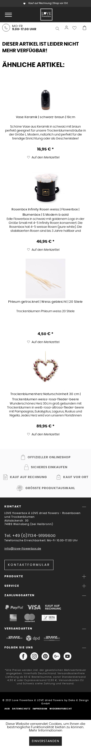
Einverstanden (45, 741)
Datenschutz (21, 709)
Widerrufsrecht (60, 709)
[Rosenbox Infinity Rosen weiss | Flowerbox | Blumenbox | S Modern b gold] (45, 186)
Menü (7, 14)
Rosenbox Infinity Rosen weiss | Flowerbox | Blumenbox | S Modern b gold (45, 212)
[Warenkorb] (84, 27)
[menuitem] (7, 14)
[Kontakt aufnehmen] (6, 28)
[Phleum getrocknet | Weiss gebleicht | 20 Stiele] (45, 278)
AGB (7, 709)
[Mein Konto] (66, 27)
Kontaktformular (29, 564)
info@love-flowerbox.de (22, 548)
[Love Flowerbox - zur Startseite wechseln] (46, 14)
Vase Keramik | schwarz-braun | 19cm (45, 117)
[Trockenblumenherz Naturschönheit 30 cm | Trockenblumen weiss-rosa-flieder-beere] (45, 371)
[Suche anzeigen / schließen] (57, 28)
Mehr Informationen (45, 730)
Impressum (40, 709)
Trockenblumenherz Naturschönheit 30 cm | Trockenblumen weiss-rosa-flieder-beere (45, 397)
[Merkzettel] (75, 27)
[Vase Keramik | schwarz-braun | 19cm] (45, 94)
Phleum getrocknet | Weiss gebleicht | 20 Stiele (45, 301)
